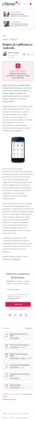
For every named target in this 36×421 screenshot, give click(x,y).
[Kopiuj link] (32, 54)
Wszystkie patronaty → (10, 399)
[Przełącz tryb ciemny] (31, 4)
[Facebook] (21, 315)
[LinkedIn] (10, 315)
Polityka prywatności (14, 298)
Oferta (12, 418)
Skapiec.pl (14, 39)
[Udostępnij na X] (28, 54)
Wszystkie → (29, 328)
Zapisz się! (18, 304)
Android (5, 39)
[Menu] (19, 4)
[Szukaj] (25, 4)
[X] (15, 315)
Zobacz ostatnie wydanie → (18, 309)
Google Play (16, 259)
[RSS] (26, 315)
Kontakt (4, 418)
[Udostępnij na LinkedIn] (24, 54)
